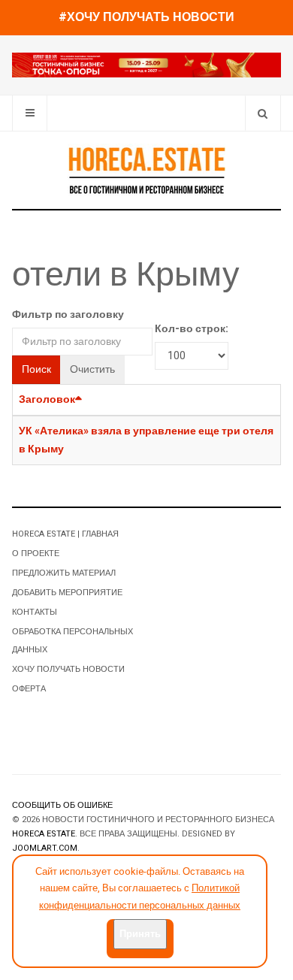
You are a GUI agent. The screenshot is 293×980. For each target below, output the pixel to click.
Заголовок (47, 399)
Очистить (92, 369)
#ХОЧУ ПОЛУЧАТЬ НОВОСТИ (146, 17)
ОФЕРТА (29, 688)
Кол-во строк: (191, 329)
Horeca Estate (43, 833)
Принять (140, 934)
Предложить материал (64, 573)
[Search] (262, 113)
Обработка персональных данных (72, 640)
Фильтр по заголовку (68, 314)
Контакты (34, 612)
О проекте (35, 553)
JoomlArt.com (44, 848)
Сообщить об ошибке (62, 805)
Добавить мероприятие (67, 592)
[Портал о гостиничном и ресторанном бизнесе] (146, 170)
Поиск (36, 369)
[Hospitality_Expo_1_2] (146, 64)
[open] (29, 113)
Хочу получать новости (68, 669)
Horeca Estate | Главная (65, 534)
